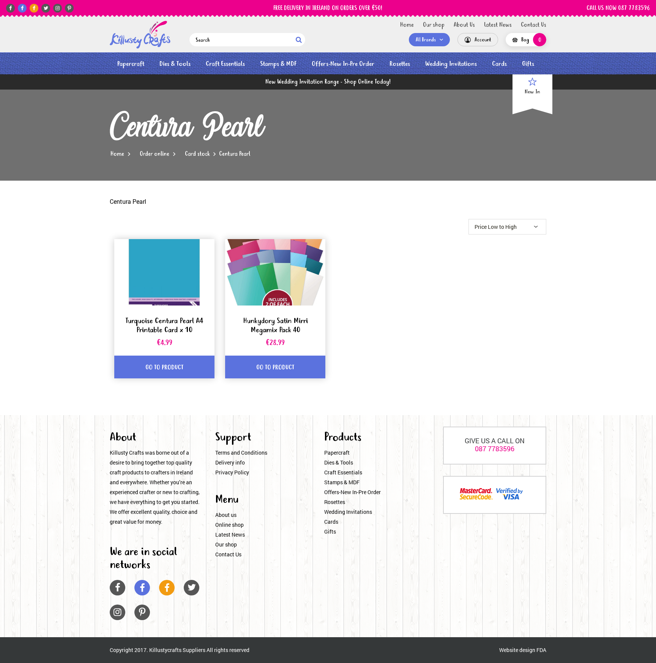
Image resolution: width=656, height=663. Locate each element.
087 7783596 (494, 448)
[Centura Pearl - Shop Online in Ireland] (140, 35)
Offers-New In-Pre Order (343, 64)
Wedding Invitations (451, 64)
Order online (154, 154)
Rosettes (400, 64)
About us (226, 514)
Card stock (197, 154)
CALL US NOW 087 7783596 (618, 8)
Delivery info (230, 462)
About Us (464, 25)
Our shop (434, 25)
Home (407, 25)
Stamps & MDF (278, 64)
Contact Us (533, 25)
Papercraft (130, 64)
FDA (541, 650)
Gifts (528, 64)
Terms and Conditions (241, 452)
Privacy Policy (232, 472)
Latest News (498, 25)
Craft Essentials (225, 64)
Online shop (229, 524)
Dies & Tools (175, 64)
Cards (499, 64)
